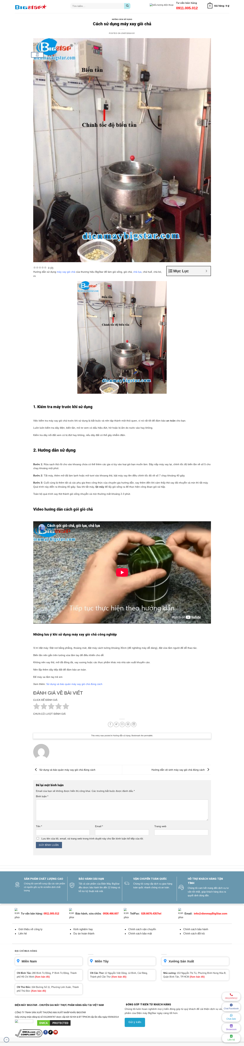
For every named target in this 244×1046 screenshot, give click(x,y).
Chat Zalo (231, 1019)
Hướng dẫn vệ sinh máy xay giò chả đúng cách (178, 769)
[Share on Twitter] (116, 724)
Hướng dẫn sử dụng (122, 19)
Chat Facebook (231, 1008)
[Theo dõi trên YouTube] (55, 1032)
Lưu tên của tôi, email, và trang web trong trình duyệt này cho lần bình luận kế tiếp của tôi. (92, 838)
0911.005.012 (187, 8)
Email (99, 826)
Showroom (231, 1029)
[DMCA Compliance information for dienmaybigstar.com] (29, 1033)
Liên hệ (231, 1040)
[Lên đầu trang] (6, 1039)
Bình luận (42, 796)
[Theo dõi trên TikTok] (50, 1032)
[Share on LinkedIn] (133, 724)
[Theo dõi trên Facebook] (45, 1032)
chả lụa (137, 271)
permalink (148, 735)
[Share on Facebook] (110, 724)
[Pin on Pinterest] (128, 724)
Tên (39, 826)
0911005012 (231, 998)
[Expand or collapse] (206, 271)
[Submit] (127, 6)
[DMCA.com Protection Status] (53, 1023)
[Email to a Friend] (122, 724)
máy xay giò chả (66, 271)
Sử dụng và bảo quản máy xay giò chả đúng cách (74, 684)
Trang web (160, 826)
